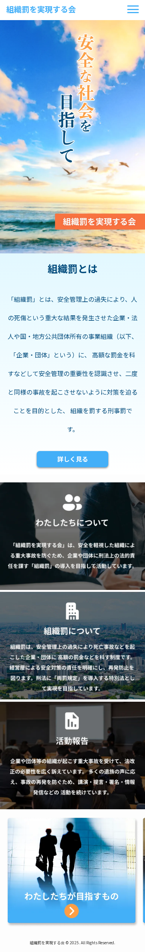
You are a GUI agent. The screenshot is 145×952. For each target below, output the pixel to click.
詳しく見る (72, 458)
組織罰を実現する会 (41, 9)
